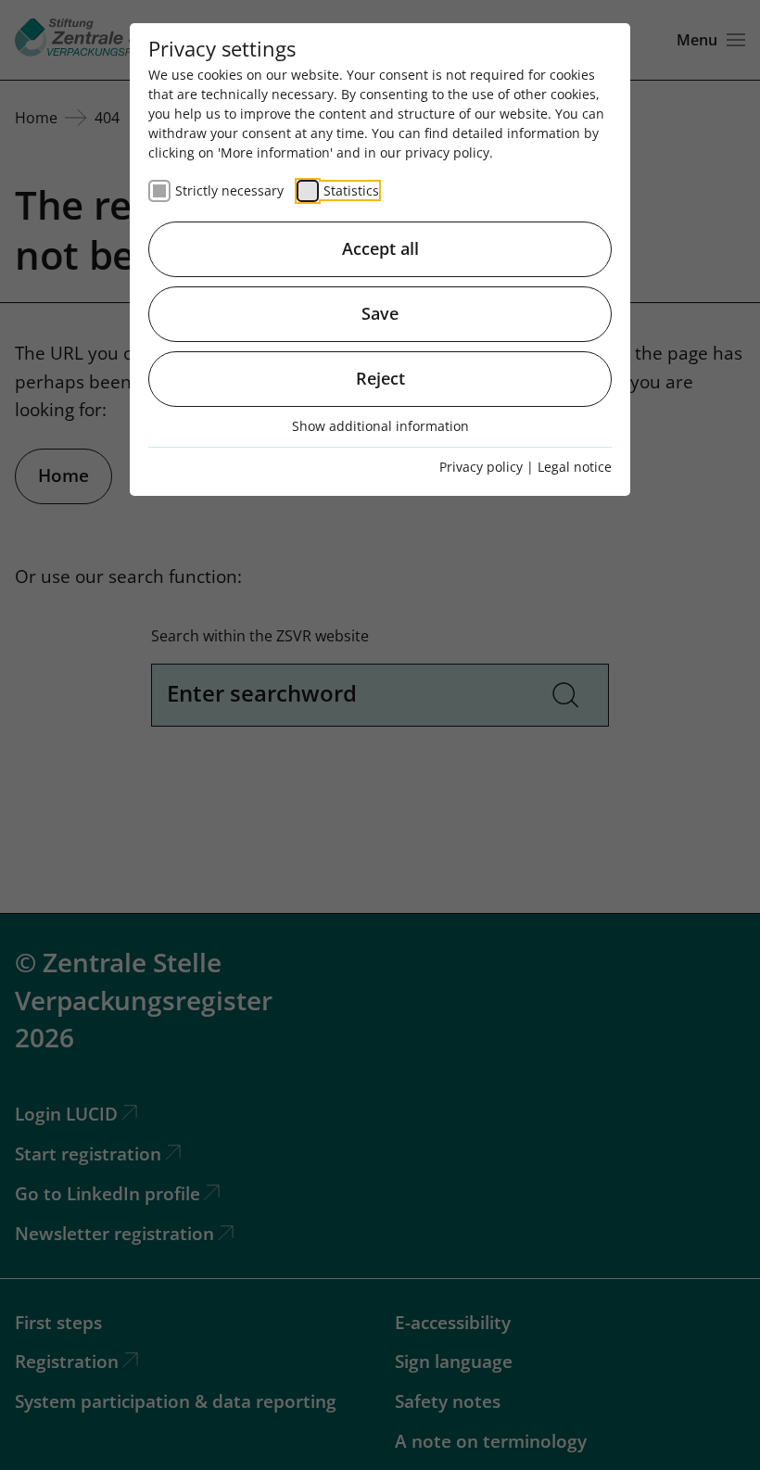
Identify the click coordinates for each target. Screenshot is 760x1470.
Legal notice (575, 466)
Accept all (380, 248)
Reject (380, 378)
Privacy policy (481, 466)
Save (380, 313)
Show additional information (380, 426)
